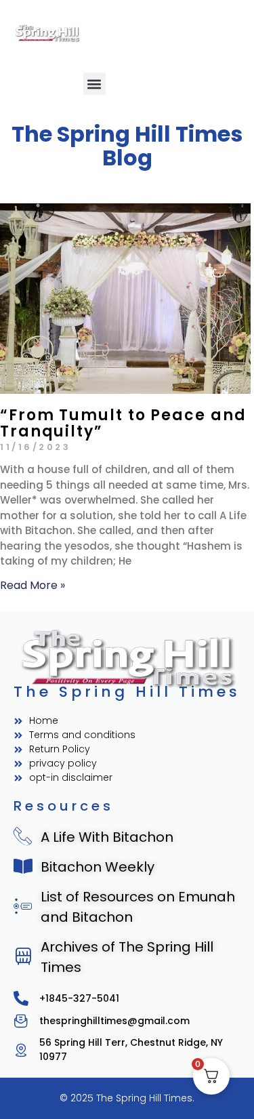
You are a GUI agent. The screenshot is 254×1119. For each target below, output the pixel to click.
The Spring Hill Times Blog (127, 146)
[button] (94, 84)
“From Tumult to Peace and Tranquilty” (123, 423)
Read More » (32, 585)
